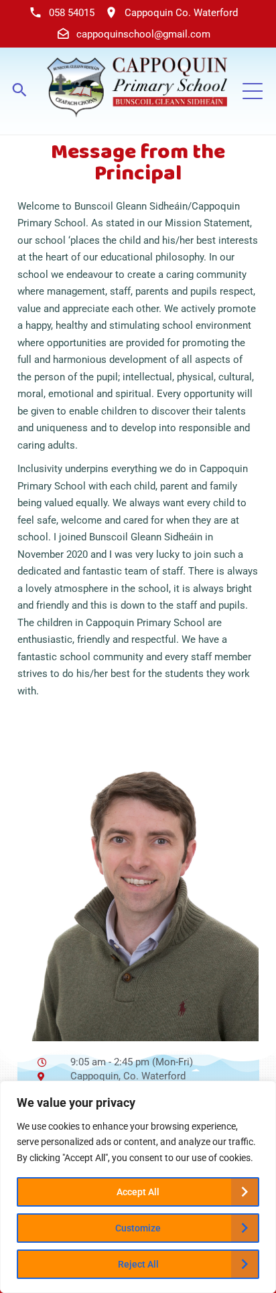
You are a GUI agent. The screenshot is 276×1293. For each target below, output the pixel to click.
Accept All (138, 1192)
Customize (138, 1228)
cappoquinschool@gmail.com (143, 34)
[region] (138, 1187)
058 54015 (71, 13)
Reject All (138, 1264)
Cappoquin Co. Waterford (181, 13)
